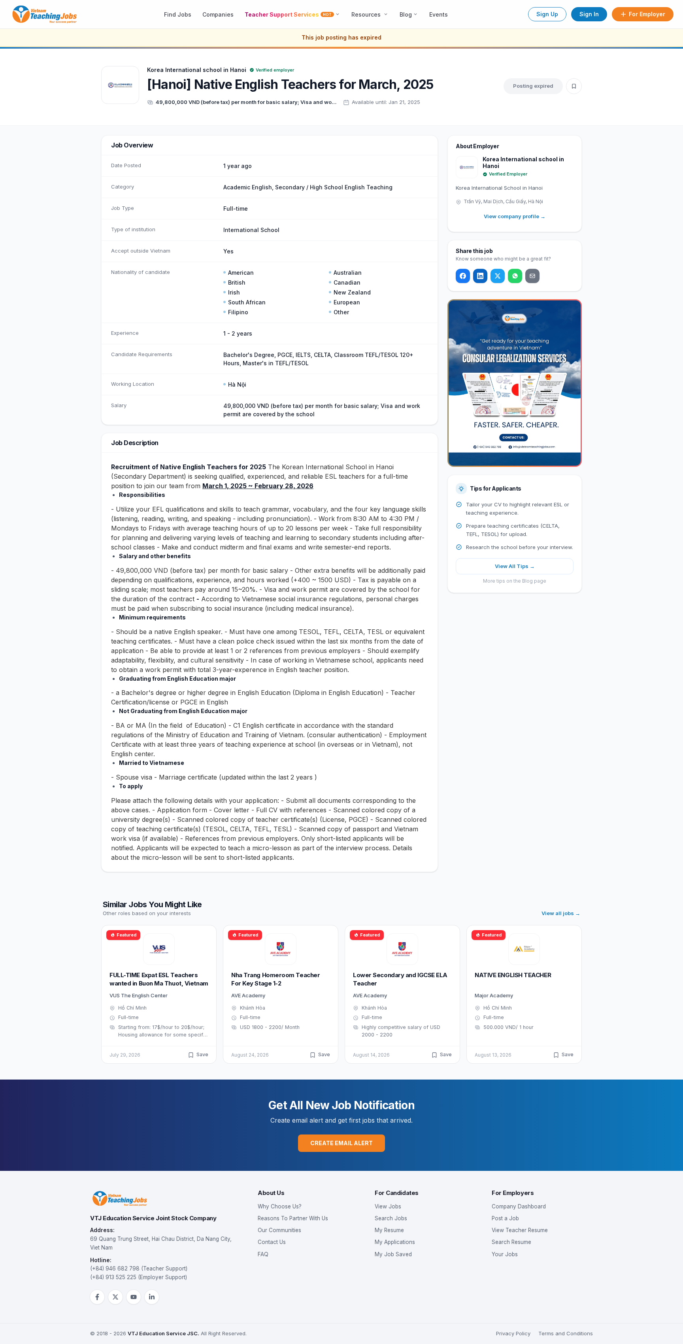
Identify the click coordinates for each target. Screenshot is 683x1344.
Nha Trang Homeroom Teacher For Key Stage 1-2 (275, 979)
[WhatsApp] (515, 276)
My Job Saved (393, 1254)
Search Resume (511, 1242)
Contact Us (272, 1242)
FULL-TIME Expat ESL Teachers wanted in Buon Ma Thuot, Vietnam (158, 979)
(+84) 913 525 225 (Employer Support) (138, 1277)
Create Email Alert (341, 1143)
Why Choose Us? (280, 1206)
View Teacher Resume (520, 1230)
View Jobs (388, 1206)
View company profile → (514, 216)
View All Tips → (515, 566)
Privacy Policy (513, 1333)
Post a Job (505, 1218)
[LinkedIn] (480, 276)
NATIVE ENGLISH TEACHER (513, 975)
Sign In (589, 14)
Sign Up (547, 14)
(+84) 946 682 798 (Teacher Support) (138, 1268)
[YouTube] (133, 1297)
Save (202, 1054)
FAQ (263, 1254)
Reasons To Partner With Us (293, 1218)
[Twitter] (498, 276)
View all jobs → (560, 913)
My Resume (389, 1230)
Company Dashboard (519, 1206)
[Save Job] (574, 86)
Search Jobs (391, 1218)
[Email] (532, 276)
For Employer (647, 14)
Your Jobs (505, 1254)
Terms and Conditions (565, 1333)
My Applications (395, 1242)
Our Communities (279, 1230)
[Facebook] (463, 276)
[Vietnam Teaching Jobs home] (46, 14)
